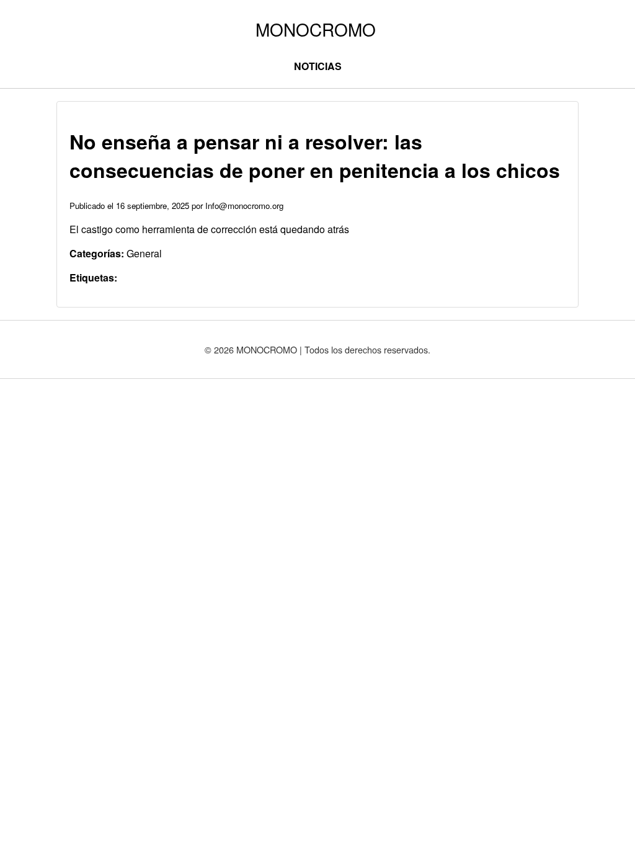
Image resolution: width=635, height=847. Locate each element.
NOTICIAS (318, 66)
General (144, 253)
